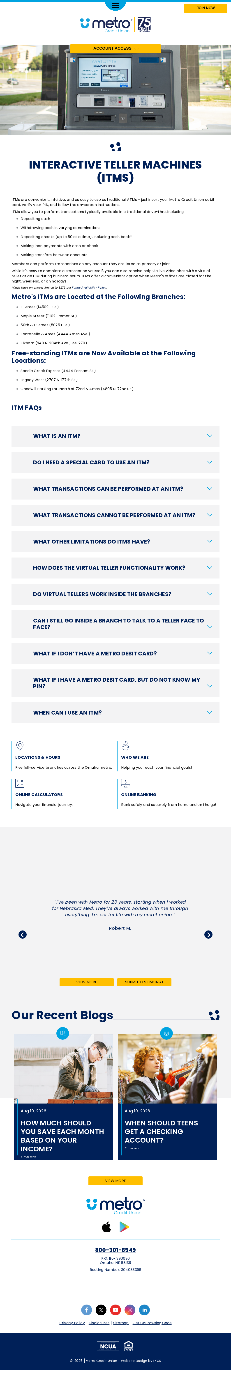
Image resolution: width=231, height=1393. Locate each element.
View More (94, 982)
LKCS (157, 1360)
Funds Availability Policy (89, 287)
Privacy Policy (72, 1323)
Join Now (206, 8)
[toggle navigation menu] (115, 5)
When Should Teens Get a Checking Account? (161, 1131)
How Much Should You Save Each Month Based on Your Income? (62, 1136)
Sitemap (121, 1323)
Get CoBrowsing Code (152, 1323)
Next (208, 934)
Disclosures (99, 1323)
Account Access (112, 48)
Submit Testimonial (144, 982)
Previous (22, 934)
